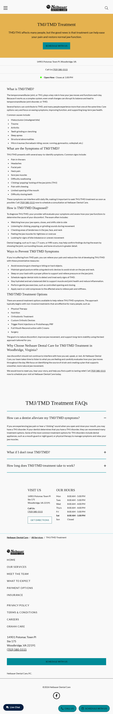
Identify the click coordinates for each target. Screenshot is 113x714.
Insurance (15, 594)
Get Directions (40, 520)
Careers (13, 619)
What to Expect (18, 580)
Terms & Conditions (22, 612)
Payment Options (20, 587)
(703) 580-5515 (60, 69)
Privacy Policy (18, 605)
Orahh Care (16, 626)
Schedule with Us (56, 45)
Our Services (16, 566)
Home (11, 559)
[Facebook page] (56, 695)
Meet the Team (18, 573)
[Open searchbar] (106, 8)
